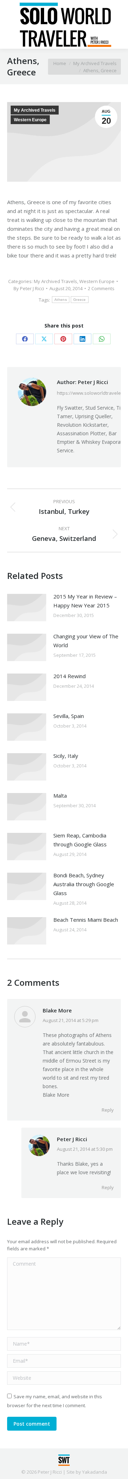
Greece (79, 300)
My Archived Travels (34, 110)
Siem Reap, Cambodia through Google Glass (80, 840)
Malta (60, 795)
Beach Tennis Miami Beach (85, 919)
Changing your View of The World (85, 641)
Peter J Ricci (72, 1139)
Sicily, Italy (65, 755)
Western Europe (30, 119)
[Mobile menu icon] (11, 24)
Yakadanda (94, 1472)
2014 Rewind (69, 676)
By (29, 288)
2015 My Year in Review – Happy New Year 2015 (85, 601)
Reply (108, 1110)
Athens (60, 300)
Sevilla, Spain (68, 715)
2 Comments (101, 288)
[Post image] (26, 607)
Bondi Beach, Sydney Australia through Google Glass (83, 884)
